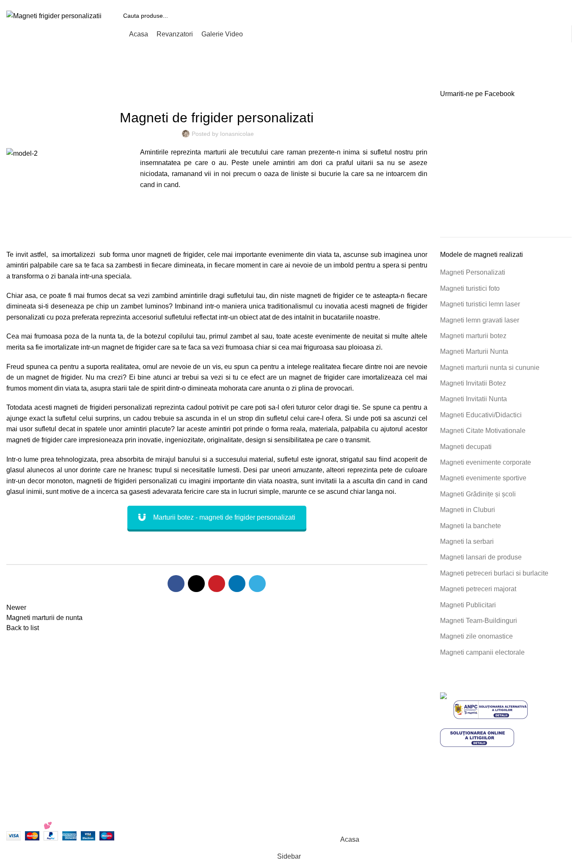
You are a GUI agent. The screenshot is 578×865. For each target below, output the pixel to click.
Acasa (14, 84)
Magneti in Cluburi (467, 509)
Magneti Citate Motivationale (483, 430)
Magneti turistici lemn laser (480, 304)
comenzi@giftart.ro (203, 732)
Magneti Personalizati (472, 272)
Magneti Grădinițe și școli (478, 494)
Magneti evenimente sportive (483, 478)
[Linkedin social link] (236, 583)
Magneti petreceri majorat (478, 588)
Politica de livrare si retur (332, 744)
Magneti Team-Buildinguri (478, 620)
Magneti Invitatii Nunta (473, 398)
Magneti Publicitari (468, 605)
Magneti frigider (53, 84)
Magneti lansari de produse (481, 557)
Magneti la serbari (467, 541)
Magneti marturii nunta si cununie (489, 367)
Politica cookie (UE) (325, 728)
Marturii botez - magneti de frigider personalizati (224, 517)
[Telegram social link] (257, 583)
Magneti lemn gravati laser (479, 320)
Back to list (22, 627)
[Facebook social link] (176, 583)
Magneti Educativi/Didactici (481, 415)
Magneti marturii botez (473, 335)
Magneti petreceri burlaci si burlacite (494, 573)
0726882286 (183, 696)
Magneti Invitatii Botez (473, 383)
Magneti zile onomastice (476, 636)
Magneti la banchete (470, 525)
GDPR (305, 759)
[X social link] (196, 583)
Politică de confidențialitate (335, 712)
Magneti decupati (466, 446)
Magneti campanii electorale (482, 652)
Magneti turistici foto (470, 288)
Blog (302, 775)
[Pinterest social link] (216, 583)
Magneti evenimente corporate (485, 462)
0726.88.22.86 (72, 3)
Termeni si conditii (322, 696)
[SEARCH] (562, 15)
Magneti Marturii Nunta (474, 351)
